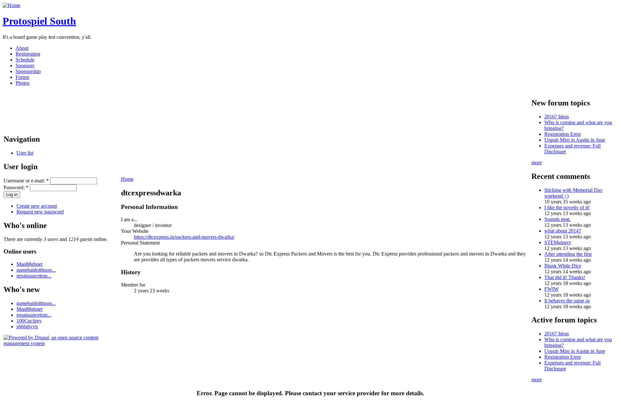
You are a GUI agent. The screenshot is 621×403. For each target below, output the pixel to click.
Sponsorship (28, 71)
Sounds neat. (557, 219)
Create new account (36, 206)
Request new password (40, 211)
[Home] (11, 5)
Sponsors (25, 65)
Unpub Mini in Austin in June (574, 140)
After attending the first (568, 254)
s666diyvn (27, 326)
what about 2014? (562, 231)
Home (127, 179)
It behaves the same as (567, 300)
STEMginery (557, 242)
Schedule (25, 59)
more (536, 162)
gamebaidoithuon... (36, 270)
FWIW (551, 289)
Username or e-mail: (26, 180)
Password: (16, 187)
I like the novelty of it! (567, 207)
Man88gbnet (29, 264)
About (22, 48)
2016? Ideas (556, 116)
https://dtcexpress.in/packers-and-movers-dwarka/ (184, 237)
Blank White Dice (562, 265)
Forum (22, 77)
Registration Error (562, 134)
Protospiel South (39, 21)
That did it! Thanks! (564, 277)
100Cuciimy (29, 320)
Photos (22, 83)
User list (24, 153)
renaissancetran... (33, 275)
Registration (28, 54)
